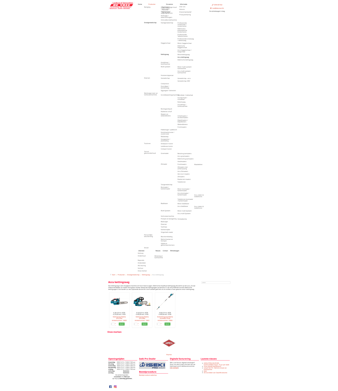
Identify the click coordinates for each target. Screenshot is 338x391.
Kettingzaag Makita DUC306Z (142, 317)
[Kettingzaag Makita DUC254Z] (119, 301)
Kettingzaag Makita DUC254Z (119, 317)
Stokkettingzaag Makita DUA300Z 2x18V (165, 317)
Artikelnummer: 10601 (142, 320)
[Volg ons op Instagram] (115, 386)
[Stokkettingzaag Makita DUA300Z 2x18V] (165, 301)
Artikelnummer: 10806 (165, 320)
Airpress (169, 355)
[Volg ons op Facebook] (110, 386)
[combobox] (216, 282)
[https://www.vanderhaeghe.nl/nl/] (152, 365)
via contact (174, 368)
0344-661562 (218, 5)
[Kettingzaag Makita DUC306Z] (142, 301)
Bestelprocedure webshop (148, 375)
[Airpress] (169, 343)
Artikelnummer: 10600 (119, 320)
